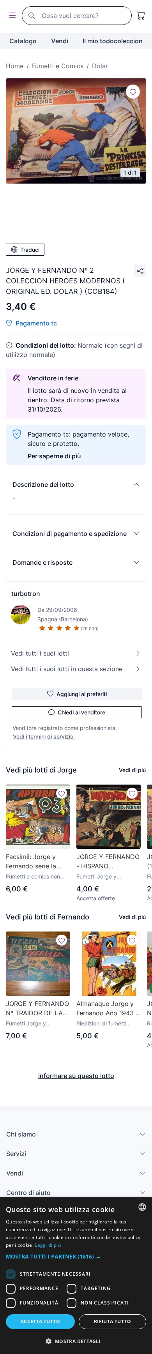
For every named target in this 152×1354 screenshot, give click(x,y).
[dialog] (76, 1275)
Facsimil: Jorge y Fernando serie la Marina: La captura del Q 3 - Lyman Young (33, 862)
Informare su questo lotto (76, 1076)
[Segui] (133, 92)
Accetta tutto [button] (40, 1321)
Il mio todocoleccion (113, 41)
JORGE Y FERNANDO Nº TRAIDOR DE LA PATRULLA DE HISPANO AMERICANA (37, 1009)
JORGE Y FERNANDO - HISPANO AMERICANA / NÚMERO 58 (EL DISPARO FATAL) (108, 862)
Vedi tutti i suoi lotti (40, 653)
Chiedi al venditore (81, 712)
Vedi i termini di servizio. (44, 736)
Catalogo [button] (23, 41)
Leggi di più (48, 1245)
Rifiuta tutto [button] (112, 1321)
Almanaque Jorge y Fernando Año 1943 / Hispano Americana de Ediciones (107, 1009)
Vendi (59, 41)
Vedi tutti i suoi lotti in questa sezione (66, 669)
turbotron (25, 593)
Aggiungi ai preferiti (82, 694)
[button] (76, 484)
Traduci (29, 249)
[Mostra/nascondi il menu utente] (11, 15)
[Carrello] (141, 16)
